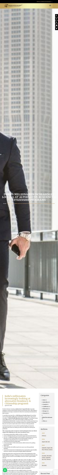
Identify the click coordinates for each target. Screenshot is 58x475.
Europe (45, 411)
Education (45, 408)
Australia (45, 402)
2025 (43, 433)
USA (44, 421)
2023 (43, 445)
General (45, 413)
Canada (45, 404)
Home (4, 203)
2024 (43, 439)
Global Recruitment (47, 417)
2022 (43, 453)
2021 (43, 463)
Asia (44, 400)
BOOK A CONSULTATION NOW (44, 1)
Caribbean (45, 406)
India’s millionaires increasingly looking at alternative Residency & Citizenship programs (18, 400)
